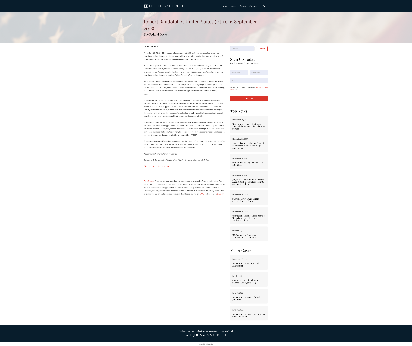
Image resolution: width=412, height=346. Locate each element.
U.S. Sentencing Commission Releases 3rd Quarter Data (245, 236)
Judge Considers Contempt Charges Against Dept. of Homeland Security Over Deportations (248, 181)
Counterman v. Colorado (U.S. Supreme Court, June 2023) (245, 281)
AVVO (202, 194)
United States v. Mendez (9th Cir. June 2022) (246, 298)
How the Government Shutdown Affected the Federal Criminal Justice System (248, 126)
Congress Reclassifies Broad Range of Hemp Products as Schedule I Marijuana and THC (248, 218)
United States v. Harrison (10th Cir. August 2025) (247, 264)
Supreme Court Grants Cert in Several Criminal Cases (245, 200)
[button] (233, 6)
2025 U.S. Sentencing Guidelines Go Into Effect (247, 163)
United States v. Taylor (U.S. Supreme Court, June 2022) (248, 315)
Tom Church (149, 181)
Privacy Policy (259, 87)
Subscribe (249, 98)
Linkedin (220, 194)
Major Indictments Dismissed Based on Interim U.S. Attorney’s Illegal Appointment (248, 145)
